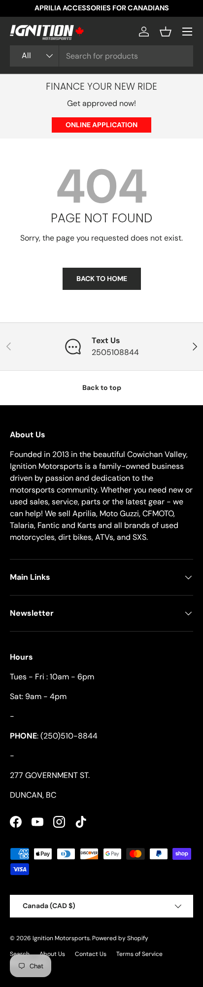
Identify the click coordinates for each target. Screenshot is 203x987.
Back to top (101, 387)
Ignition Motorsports (61, 938)
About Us (52, 954)
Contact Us (90, 954)
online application (101, 124)
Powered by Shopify (120, 938)
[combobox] (101, 56)
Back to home (101, 278)
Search (20, 954)
